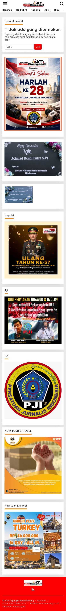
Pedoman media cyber (13, 606)
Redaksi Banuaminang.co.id (44, 603)
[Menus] (5, 3)
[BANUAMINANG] (33, 3)
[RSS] (33, 590)
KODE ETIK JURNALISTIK (14, 603)
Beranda (41, 600)
